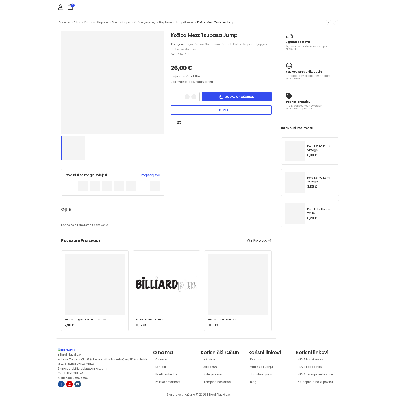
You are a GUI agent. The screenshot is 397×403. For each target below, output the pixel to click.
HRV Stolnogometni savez (316, 374)
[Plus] (193, 96)
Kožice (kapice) (144, 22)
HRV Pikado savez (310, 367)
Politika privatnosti (168, 382)
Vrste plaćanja (213, 374)
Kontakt (160, 367)
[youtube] (77, 384)
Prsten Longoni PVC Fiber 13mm (85, 320)
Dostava (256, 359)
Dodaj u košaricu (239, 97)
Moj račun (210, 367)
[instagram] (69, 384)
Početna (64, 22)
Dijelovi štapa (121, 22)
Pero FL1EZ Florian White (318, 211)
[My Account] (60, 7)
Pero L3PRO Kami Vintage (318, 179)
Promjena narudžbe (217, 382)
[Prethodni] (328, 22)
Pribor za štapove (96, 22)
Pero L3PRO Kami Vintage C (318, 148)
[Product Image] (112, 82)
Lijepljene (165, 22)
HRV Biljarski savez (310, 359)
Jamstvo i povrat (262, 374)
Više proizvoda (257, 240)
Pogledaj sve (150, 175)
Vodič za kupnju (261, 367)
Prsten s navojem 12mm (223, 320)
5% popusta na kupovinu (315, 382)
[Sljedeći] (335, 22)
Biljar (77, 22)
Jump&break (184, 22)
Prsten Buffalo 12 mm (150, 320)
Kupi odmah (221, 110)
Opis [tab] (66, 209)
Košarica (209, 359)
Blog (253, 382)
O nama (161, 359)
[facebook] (61, 384)
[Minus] (187, 96)
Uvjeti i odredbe (166, 374)
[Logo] (103, 350)
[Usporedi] (179, 122)
